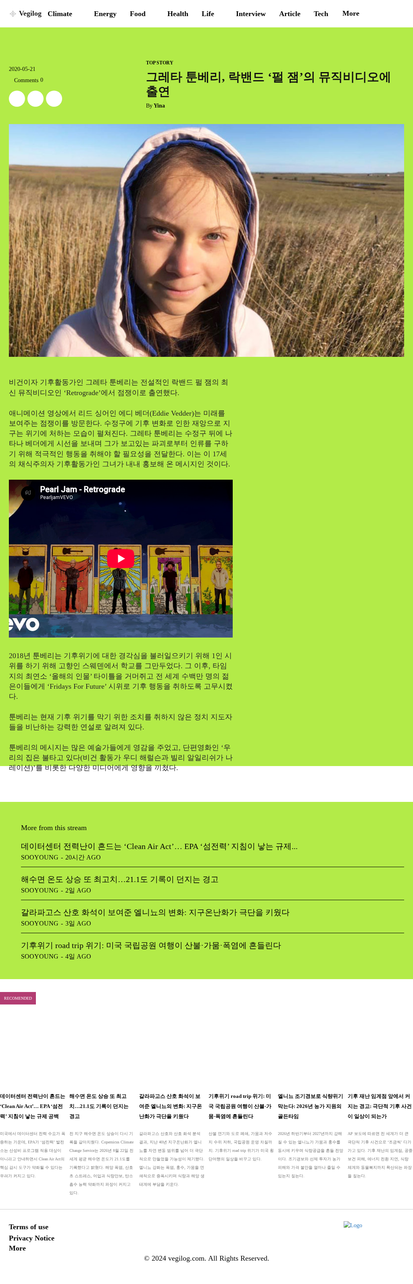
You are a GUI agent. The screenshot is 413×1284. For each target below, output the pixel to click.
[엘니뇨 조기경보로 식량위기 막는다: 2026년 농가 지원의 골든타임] (310, 1051)
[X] (17, 99)
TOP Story (159, 63)
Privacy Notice (31, 1238)
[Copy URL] (54, 99)
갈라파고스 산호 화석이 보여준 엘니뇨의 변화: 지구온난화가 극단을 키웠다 (155, 912)
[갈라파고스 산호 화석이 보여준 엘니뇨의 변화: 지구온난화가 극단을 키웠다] (171, 1051)
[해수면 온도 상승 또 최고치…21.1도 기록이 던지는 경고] (102, 1051)
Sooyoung (39, 857)
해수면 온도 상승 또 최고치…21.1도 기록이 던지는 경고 (120, 879)
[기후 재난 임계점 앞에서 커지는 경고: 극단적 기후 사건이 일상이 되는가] (380, 1051)
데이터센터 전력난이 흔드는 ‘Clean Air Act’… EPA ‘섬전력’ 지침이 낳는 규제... (159, 846)
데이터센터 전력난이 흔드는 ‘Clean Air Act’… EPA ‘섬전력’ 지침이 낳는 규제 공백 (32, 1106)
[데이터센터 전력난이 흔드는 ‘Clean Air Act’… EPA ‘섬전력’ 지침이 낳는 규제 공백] (32, 1051)
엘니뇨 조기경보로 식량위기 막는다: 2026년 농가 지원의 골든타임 (310, 1106)
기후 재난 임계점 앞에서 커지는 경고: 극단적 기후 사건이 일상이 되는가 (380, 1106)
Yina (159, 106)
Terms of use (28, 1227)
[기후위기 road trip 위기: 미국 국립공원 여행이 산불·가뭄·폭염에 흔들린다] (241, 1051)
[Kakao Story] (35, 99)
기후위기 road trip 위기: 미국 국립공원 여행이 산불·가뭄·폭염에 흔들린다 (151, 945)
